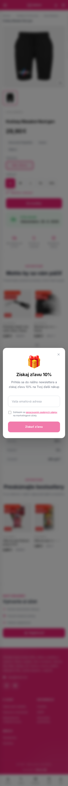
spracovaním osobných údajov (41, 412)
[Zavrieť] (58, 354)
